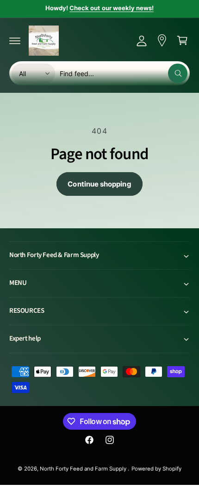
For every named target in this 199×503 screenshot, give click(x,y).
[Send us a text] (162, 40)
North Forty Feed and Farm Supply (84, 468)
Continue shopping (99, 184)
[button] (15, 40)
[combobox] (123, 73)
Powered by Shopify (156, 468)
